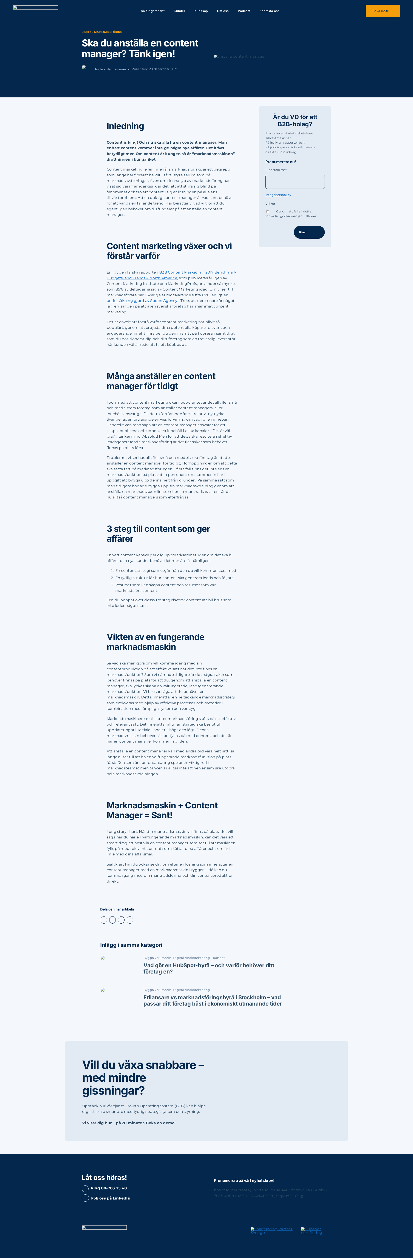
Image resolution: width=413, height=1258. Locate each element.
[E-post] (130, 920)
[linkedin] (85, 1198)
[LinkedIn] (121, 920)
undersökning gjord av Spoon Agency (142, 300)
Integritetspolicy (278, 195)
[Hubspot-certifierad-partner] (316, 1229)
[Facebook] (104, 920)
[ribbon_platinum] (272, 1229)
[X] (112, 920)
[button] (290, 11)
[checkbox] (295, 213)
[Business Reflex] (35, 7)
